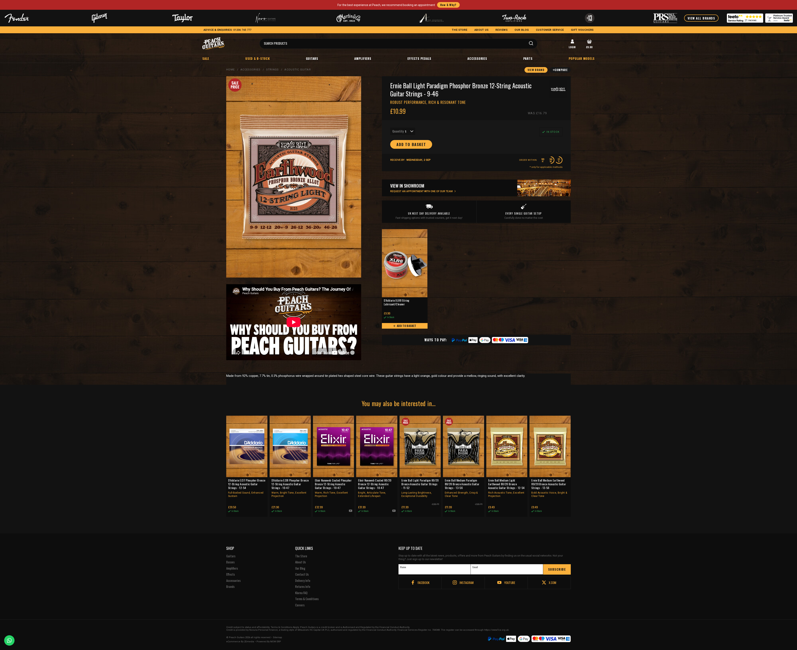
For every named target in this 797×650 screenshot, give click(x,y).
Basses (230, 562)
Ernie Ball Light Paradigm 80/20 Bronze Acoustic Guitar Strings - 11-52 (420, 488)
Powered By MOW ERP (269, 641)
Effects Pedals (419, 58)
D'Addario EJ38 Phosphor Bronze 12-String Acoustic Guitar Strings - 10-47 (290, 488)
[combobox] (402, 131)
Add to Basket (406, 326)
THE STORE (459, 29)
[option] (294, 322)
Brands (230, 587)
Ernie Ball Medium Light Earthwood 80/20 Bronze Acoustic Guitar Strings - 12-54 (506, 488)
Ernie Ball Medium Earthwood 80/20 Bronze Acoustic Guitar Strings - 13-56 (549, 488)
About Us (300, 562)
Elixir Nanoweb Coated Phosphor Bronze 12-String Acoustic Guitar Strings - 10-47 (333, 488)
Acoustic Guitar (297, 69)
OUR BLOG (522, 29)
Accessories (477, 58)
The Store (301, 556)
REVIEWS (501, 29)
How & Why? (448, 5)
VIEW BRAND (536, 70)
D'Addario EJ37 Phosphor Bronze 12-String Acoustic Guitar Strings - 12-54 (246, 488)
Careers (299, 605)
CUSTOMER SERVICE (550, 29)
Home (230, 69)
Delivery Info (302, 581)
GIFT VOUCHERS (582, 29)
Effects (230, 574)
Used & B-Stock (257, 58)
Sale (205, 58)
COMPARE (561, 70)
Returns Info (302, 587)
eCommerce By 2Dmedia (240, 641)
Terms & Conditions (307, 599)
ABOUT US (481, 29)
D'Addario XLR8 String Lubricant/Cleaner (396, 302)
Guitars (312, 58)
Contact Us (302, 574)
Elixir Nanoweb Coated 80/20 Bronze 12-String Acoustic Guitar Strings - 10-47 (374, 488)
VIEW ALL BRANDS (701, 18)
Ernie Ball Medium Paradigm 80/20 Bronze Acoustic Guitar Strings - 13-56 (462, 488)
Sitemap (277, 637)
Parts (528, 58)
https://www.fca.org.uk (496, 630)
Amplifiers (362, 58)
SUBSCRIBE (557, 569)
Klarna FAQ (301, 593)
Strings (272, 69)
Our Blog (300, 568)
